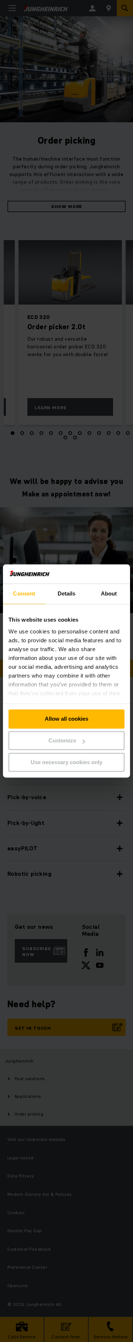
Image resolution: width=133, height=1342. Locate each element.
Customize (62, 741)
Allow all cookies (66, 719)
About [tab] (109, 594)
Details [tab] (67, 594)
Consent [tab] (24, 594)
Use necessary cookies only (66, 762)
